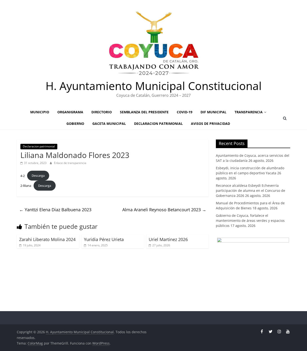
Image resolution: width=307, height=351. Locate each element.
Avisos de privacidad (210, 123)
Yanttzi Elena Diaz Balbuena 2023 (55, 209)
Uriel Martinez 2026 (168, 239)
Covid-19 (184, 112)
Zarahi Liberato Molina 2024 (47, 239)
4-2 (22, 175)
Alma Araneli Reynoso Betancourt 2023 (164, 209)
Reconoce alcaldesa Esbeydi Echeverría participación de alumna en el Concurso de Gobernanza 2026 (250, 190)
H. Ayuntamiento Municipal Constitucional (154, 85)
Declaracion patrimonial (158, 123)
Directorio (101, 112)
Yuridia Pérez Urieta (104, 239)
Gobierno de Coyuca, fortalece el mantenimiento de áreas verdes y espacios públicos (250, 220)
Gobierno (75, 123)
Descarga (38, 175)
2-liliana (25, 185)
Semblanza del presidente (144, 112)
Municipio (39, 112)
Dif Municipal (213, 112)
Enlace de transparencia (70, 163)
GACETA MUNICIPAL (109, 123)
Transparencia (249, 112)
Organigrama (70, 112)
